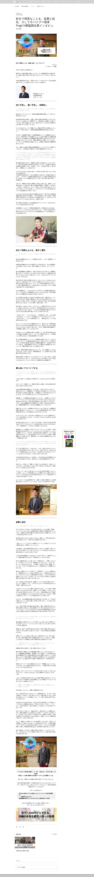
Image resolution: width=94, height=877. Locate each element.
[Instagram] (65, 436)
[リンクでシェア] (23, 827)
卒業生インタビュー (40, 6)
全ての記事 (17, 6)
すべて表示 (54, 834)
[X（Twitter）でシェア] (20, 827)
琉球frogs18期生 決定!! (22, 851)
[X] (72, 436)
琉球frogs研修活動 (25, 6)
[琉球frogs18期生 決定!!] (25, 842)
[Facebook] (69, 436)
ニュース (32, 6)
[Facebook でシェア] (16, 827)
